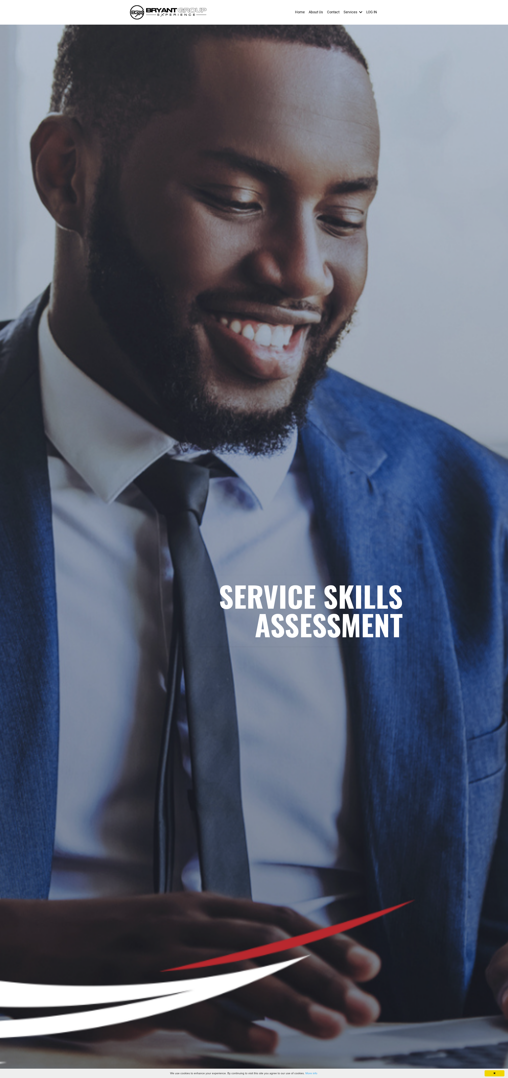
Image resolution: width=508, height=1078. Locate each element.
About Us (316, 12)
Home (300, 12)
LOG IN (371, 12)
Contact (333, 12)
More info (311, 1073)
